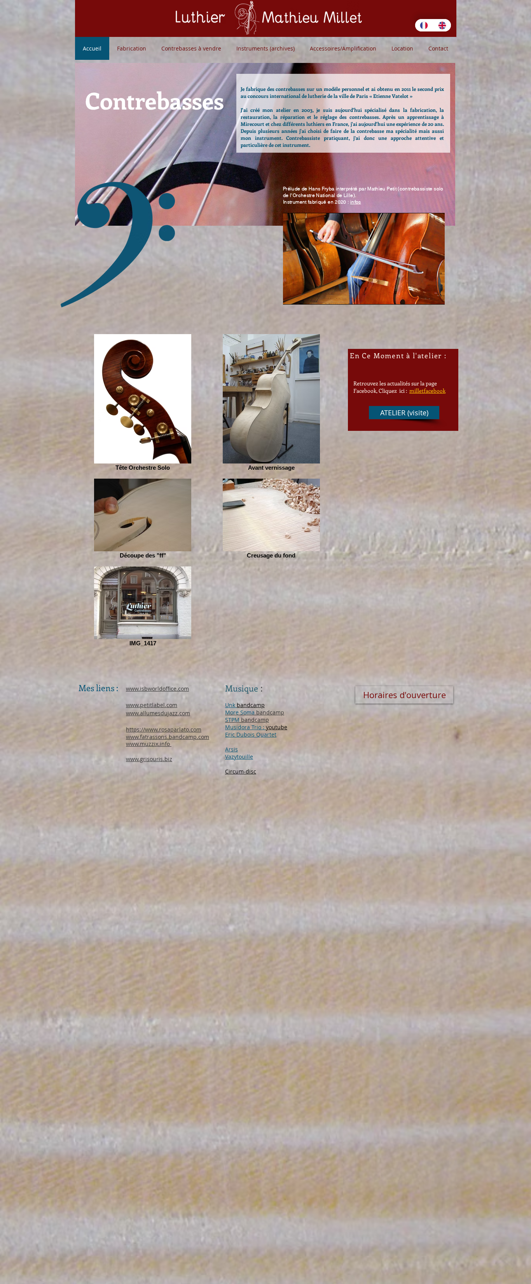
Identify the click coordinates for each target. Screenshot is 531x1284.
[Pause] (293, 294)
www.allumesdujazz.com (158, 713)
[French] (424, 25)
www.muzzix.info (148, 743)
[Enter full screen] (434, 294)
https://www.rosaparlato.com (163, 729)
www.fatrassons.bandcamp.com (167, 736)
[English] (442, 25)
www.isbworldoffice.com (157, 688)
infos (355, 202)
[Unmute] (306, 294)
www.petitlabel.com (151, 705)
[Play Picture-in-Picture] (421, 294)
